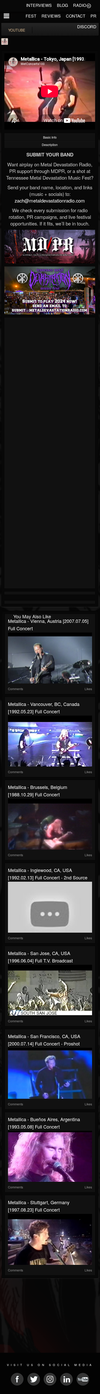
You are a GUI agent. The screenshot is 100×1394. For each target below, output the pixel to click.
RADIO (79, 5)
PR (93, 16)
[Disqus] (50, 387)
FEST (31, 16)
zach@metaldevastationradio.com (50, 200)
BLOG (62, 5)
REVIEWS (51, 16)
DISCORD (86, 27)
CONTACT (75, 16)
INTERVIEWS (39, 5)
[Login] (88, 5)
